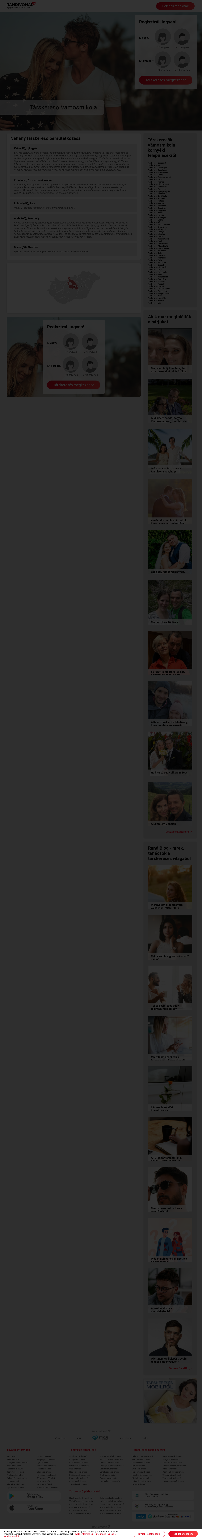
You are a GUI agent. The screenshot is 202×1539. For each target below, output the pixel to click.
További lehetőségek (149, 1533)
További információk (83, 1534)
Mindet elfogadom (183, 1533)
